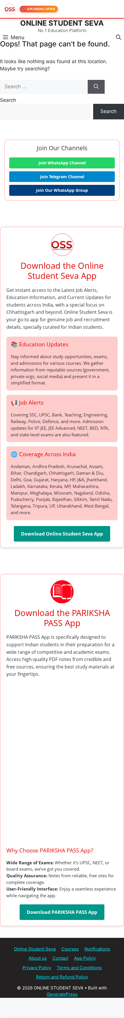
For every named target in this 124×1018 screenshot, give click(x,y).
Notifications (97, 949)
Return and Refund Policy (62, 977)
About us (38, 958)
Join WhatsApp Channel (62, 163)
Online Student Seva (35, 949)
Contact (60, 958)
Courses (70, 949)
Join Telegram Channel (62, 176)
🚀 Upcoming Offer (38, 9)
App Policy (85, 958)
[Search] (96, 87)
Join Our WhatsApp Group (62, 190)
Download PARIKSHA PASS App (62, 912)
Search (8, 100)
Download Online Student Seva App (62, 534)
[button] (118, 37)
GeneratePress (62, 994)
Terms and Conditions (79, 967)
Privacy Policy (36, 967)
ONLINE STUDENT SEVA (62, 23)
